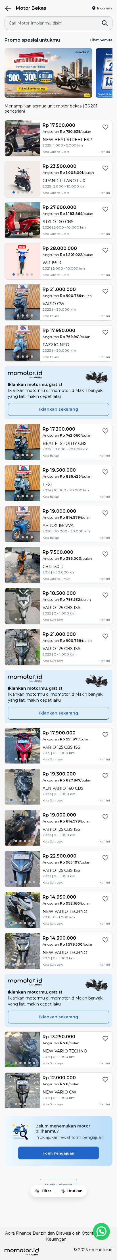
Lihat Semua (101, 40)
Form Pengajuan (58, 1153)
